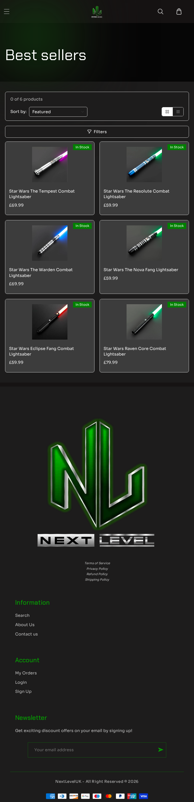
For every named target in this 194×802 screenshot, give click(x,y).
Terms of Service (97, 563)
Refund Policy (97, 574)
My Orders (26, 673)
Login (21, 682)
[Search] (160, 11)
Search (22, 615)
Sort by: (18, 111)
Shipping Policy (97, 579)
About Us (25, 624)
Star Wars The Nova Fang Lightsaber (141, 269)
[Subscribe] (161, 749)
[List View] (178, 111)
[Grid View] (167, 111)
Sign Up (23, 691)
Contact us (26, 634)
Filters (100, 131)
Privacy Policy (97, 569)
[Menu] (7, 11)
